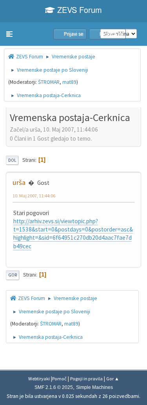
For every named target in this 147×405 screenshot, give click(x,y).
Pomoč (59, 378)
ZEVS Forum (78, 9)
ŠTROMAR (49, 82)
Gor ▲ (112, 378)
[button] (9, 34)
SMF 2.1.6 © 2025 (53, 387)
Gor (12, 275)
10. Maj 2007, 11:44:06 (34, 196)
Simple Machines (94, 387)
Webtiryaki (39, 378)
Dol (12, 160)
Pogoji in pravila (86, 378)
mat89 (69, 82)
